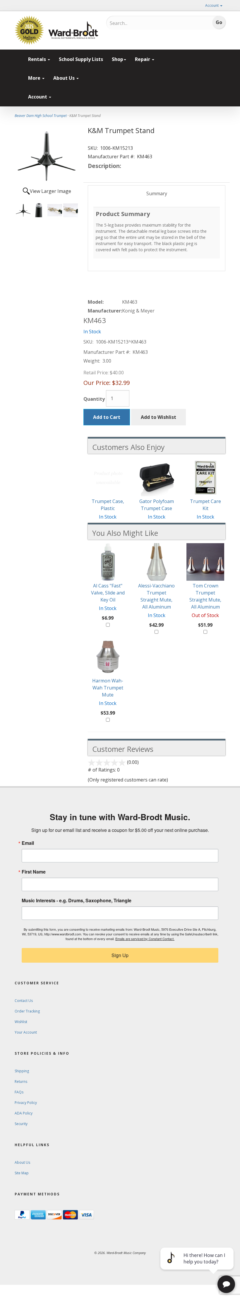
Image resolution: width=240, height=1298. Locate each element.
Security (21, 1123)
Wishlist (21, 1021)
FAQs (19, 1092)
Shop (117, 59)
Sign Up (120, 955)
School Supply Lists (81, 59)
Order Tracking (27, 1011)
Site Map (22, 1172)
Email (28, 843)
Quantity (94, 399)
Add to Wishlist (158, 417)
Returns (21, 1081)
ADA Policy (23, 1113)
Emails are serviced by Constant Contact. (144, 938)
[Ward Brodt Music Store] (73, 30)
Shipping (22, 1070)
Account (212, 5)
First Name (34, 871)
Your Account (26, 1032)
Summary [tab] (156, 193)
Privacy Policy (26, 1102)
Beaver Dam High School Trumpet (41, 115)
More (35, 78)
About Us (64, 78)
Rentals (37, 59)
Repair (143, 59)
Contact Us (24, 1000)
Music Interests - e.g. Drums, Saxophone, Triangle (76, 900)
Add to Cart (106, 417)
